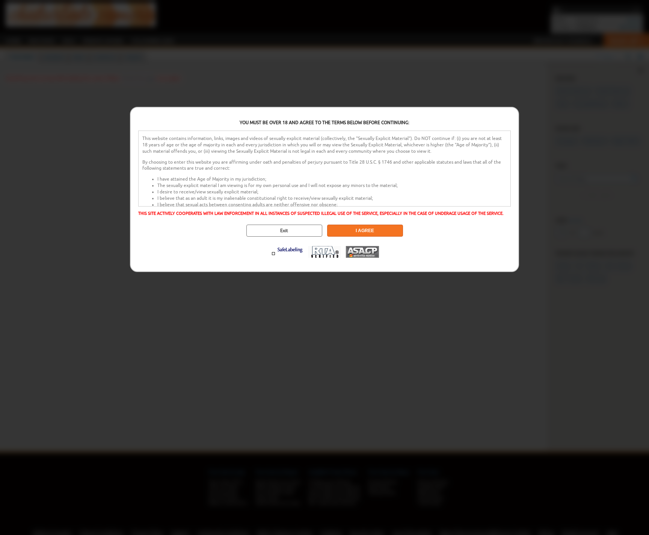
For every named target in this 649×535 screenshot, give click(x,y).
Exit (284, 230)
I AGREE (365, 230)
